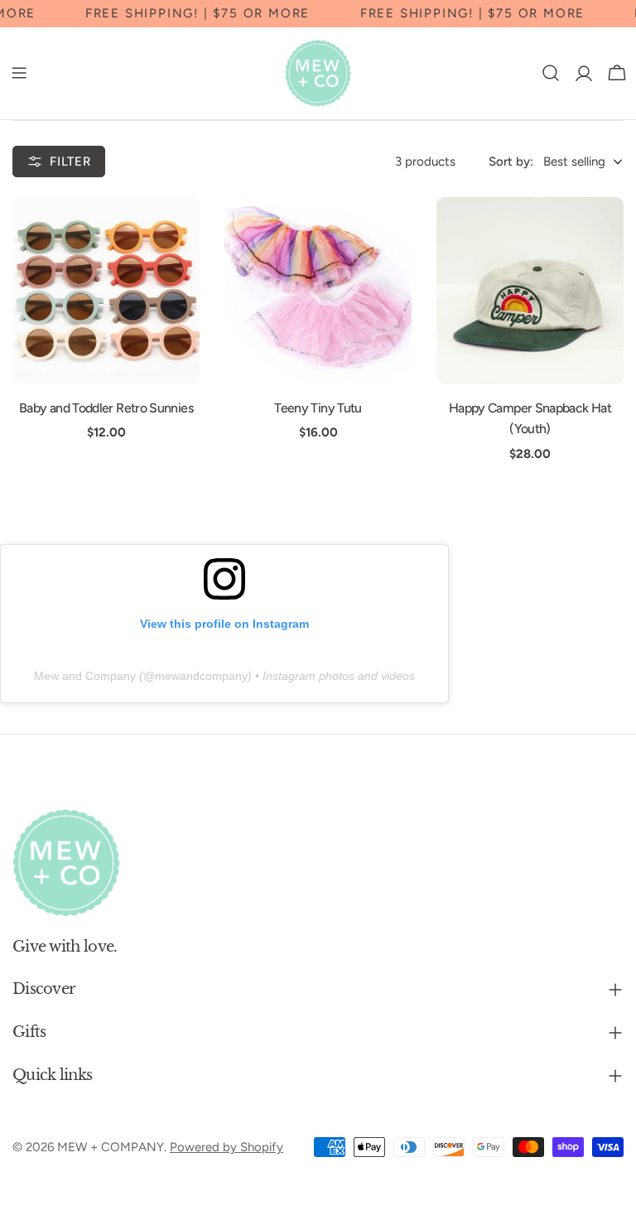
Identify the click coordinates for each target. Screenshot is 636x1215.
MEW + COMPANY (110, 1147)
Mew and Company (85, 675)
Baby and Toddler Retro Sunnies (106, 408)
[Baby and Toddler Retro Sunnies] (106, 290)
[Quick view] (175, 233)
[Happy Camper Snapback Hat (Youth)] (530, 290)
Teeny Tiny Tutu (317, 408)
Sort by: (511, 161)
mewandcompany (201, 675)
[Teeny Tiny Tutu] (318, 290)
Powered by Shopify (226, 1147)
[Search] (550, 72)
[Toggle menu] (19, 72)
